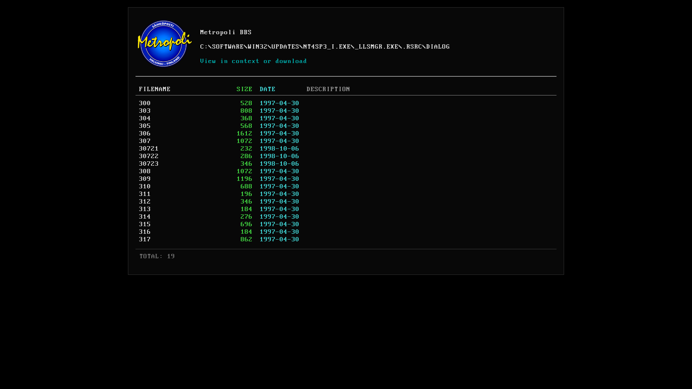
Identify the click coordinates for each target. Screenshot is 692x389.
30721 (149, 148)
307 (145, 141)
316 (145, 232)
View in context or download (253, 61)
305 (145, 126)
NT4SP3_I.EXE (327, 46)
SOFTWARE (228, 46)
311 (145, 194)
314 (145, 216)
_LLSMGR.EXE (377, 46)
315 (145, 224)
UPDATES (286, 46)
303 (145, 111)
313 (145, 209)
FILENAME (155, 89)
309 (145, 179)
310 (145, 186)
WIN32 (258, 46)
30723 (149, 163)
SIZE (245, 89)
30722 (149, 156)
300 (145, 103)
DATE (268, 89)
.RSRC (412, 46)
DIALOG (438, 46)
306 (145, 133)
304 (145, 118)
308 (145, 171)
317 (145, 239)
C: (204, 46)
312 (145, 201)
